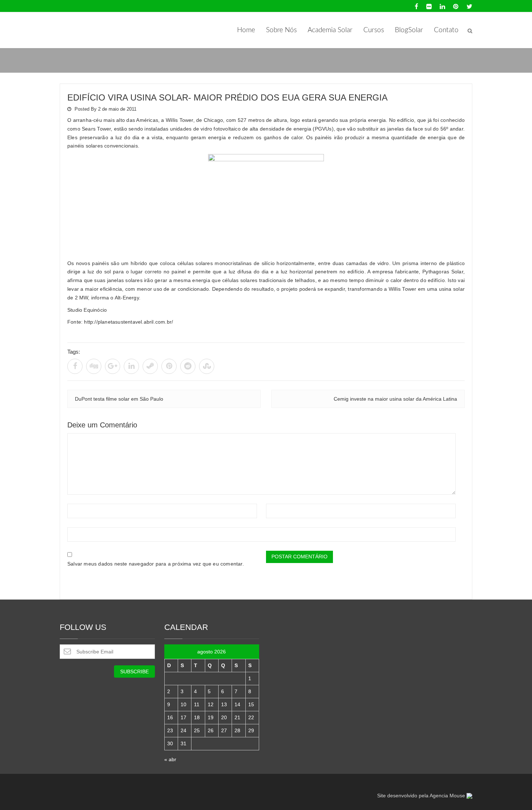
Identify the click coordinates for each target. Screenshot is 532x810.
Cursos (373, 30)
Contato (446, 30)
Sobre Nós (281, 30)
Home (246, 30)
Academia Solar (330, 30)
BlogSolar (409, 30)
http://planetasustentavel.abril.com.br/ (128, 322)
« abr (170, 759)
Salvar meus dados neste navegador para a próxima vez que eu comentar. (155, 564)
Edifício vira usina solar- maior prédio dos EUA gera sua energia (227, 97)
